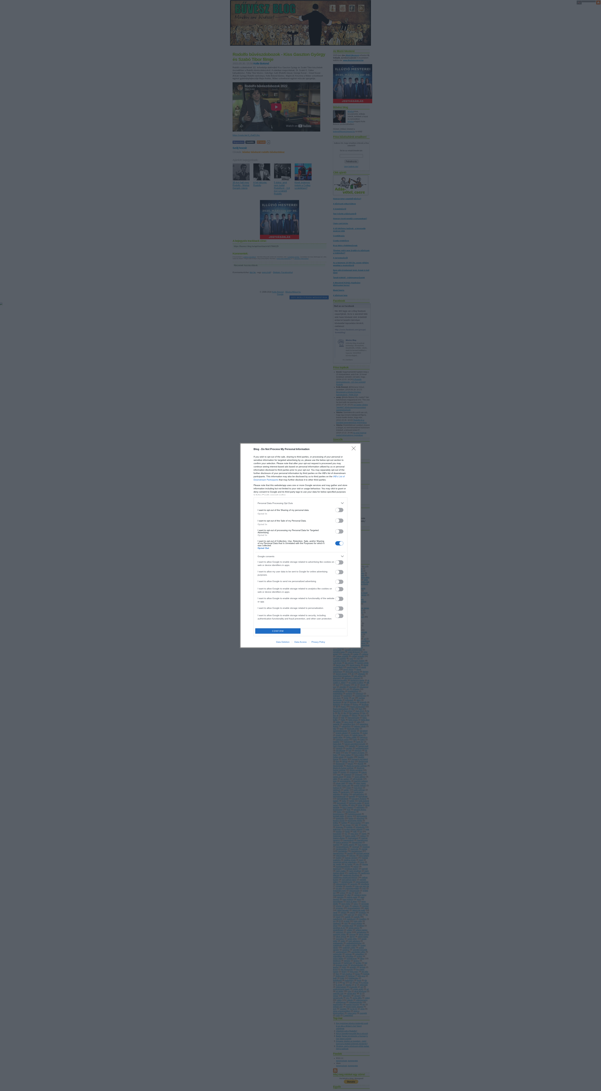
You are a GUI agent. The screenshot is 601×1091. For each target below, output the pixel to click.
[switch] (339, 510)
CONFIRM (278, 631)
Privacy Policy (318, 642)
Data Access (300, 642)
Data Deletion (283, 642)
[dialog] (300, 545)
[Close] (355, 449)
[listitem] (300, 503)
